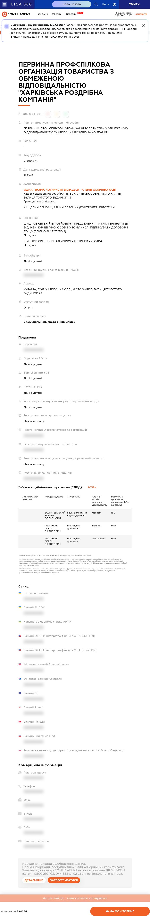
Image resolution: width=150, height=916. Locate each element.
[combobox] (92, 487)
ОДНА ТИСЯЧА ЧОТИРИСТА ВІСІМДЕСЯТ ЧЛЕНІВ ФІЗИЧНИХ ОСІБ (70, 189)
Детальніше (34, 880)
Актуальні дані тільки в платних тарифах (75, 898)
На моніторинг (121, 911)
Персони (57, 14)
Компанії (43, 14)
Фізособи (71, 14)
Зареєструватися (64, 880)
